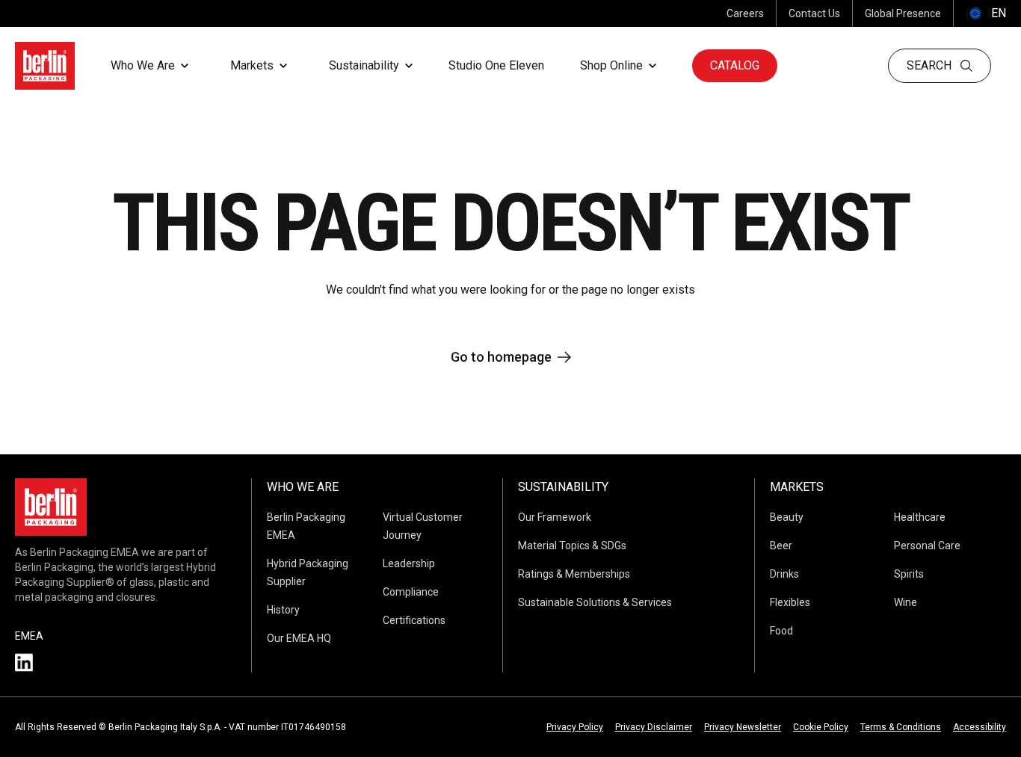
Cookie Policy (820, 727)
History (283, 610)
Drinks (784, 574)
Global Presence (903, 13)
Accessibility (979, 727)
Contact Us (814, 13)
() (986, 13)
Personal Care (927, 545)
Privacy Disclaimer (653, 727)
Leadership (409, 563)
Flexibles (790, 602)
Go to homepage (501, 357)
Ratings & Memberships (574, 574)
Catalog (734, 65)
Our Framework (554, 517)
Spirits (909, 574)
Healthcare (920, 517)
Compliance (411, 592)
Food (781, 631)
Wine (905, 602)
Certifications (414, 620)
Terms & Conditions (900, 727)
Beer (781, 545)
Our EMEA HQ (299, 638)
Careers (745, 13)
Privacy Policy (574, 727)
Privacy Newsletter (742, 727)
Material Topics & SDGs (572, 545)
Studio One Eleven (496, 65)
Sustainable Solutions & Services (595, 602)
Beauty (786, 517)
